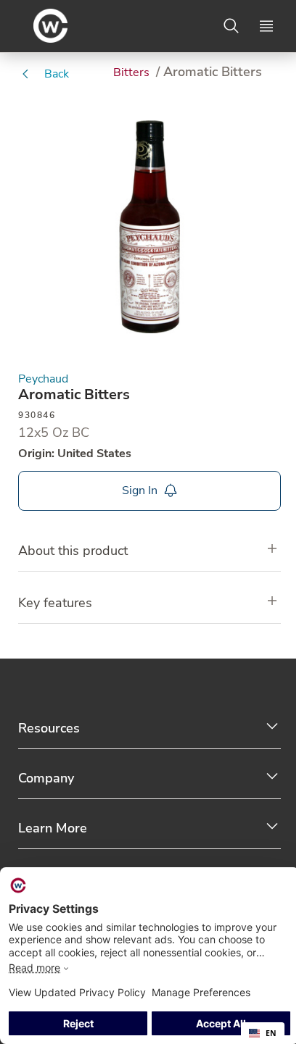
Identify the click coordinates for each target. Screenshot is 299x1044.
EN (271, 1033)
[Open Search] (231, 26)
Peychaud (43, 379)
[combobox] (262, 1033)
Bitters (132, 72)
